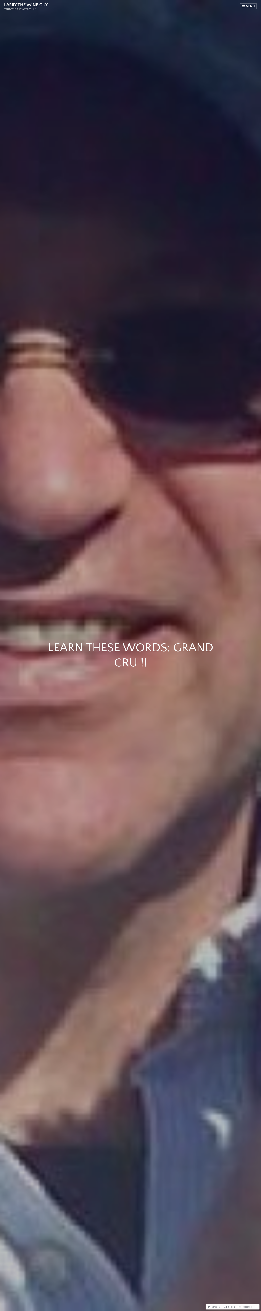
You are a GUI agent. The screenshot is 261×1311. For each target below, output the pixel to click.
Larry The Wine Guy (26, 4)
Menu (250, 6)
